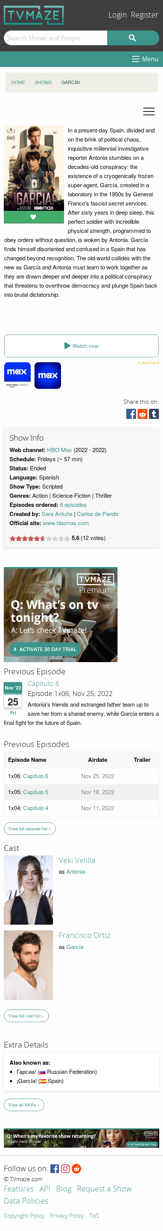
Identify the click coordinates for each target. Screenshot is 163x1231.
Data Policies (26, 1202)
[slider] (39, 538)
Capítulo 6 (43, 684)
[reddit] (142, 416)
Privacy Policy (67, 1216)
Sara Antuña (57, 514)
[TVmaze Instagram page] (65, 1169)
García (74, 947)
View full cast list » (26, 1016)
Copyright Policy (24, 1216)
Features (19, 1189)
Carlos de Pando (97, 514)
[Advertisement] (61, 614)
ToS (94, 1216)
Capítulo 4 (35, 808)
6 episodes (73, 504)
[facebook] (131, 416)
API (44, 1189)
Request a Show (104, 1189)
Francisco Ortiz (84, 935)
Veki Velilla (77, 860)
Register (144, 15)
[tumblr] (154, 416)
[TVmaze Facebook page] (54, 1169)
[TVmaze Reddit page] (77, 1169)
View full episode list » (29, 828)
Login (117, 15)
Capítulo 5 (35, 792)
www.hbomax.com (66, 523)
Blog (63, 1189)
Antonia (75, 871)
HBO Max (59, 450)
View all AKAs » (23, 1105)
